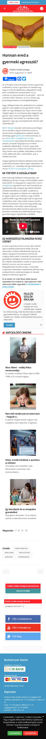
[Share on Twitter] (19, 530)
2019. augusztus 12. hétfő (20, 72)
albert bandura (21, 548)
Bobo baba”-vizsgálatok (15, 138)
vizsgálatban (7, 185)
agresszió (9, 557)
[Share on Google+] (22, 530)
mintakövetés (24, 553)
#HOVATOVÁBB (23, 591)
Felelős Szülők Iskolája (19, 69)
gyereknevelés (23, 557)
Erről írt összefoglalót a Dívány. (21, 168)
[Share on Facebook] (16, 530)
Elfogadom (15, 733)
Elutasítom (30, 733)
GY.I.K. (22, 686)
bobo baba (9, 553)
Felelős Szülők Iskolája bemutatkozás (23, 586)
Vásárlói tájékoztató (11, 686)
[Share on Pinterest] (26, 530)
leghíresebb (20, 135)
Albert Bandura (8, 128)
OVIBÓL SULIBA (13, 2)
